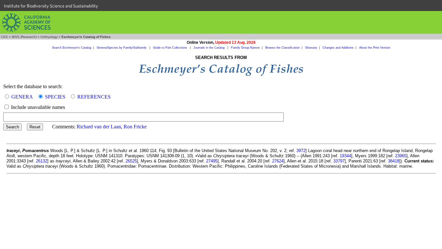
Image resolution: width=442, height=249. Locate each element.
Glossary (311, 47)
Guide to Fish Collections (170, 47)
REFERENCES (94, 97)
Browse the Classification (282, 47)
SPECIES (55, 97)
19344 (345, 155)
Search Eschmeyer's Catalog (71, 47)
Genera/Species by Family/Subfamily (122, 47)
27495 (211, 161)
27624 (277, 161)
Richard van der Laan (99, 126)
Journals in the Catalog (209, 47)
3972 (300, 150)
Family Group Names (245, 47)
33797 (339, 161)
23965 (400, 155)
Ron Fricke (135, 126)
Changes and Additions (338, 47)
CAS (4, 37)
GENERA (22, 97)
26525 (131, 161)
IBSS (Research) (24, 37)
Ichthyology (49, 37)
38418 (393, 161)
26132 (41, 161)
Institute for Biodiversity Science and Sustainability (51, 5)
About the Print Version (374, 47)
